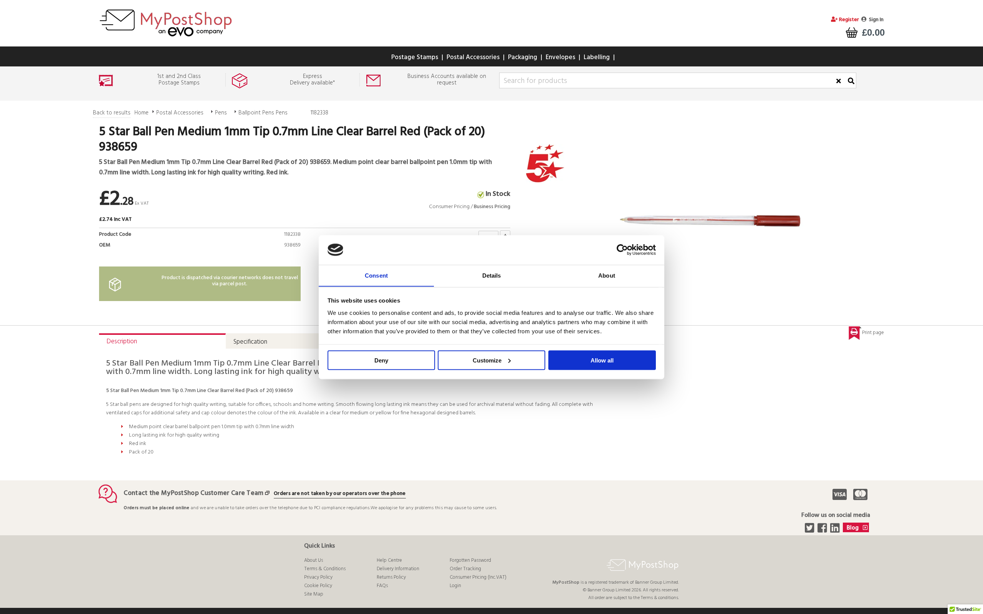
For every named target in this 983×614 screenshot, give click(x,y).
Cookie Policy (318, 586)
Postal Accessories (473, 57)
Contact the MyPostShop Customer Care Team (193, 493)
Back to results (112, 113)
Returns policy (391, 577)
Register (848, 19)
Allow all (602, 360)
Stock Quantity (280, 254)
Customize (487, 360)
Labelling (597, 57)
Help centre (389, 560)
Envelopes (560, 57)
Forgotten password (470, 560)
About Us (313, 560)
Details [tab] (491, 275)
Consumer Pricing (449, 206)
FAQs (382, 586)
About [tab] (606, 275)
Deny (381, 360)
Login (455, 586)
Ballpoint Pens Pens (263, 113)
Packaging (522, 57)
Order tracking (465, 569)
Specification (250, 342)
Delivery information (398, 569)
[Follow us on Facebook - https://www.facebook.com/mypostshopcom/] (823, 530)
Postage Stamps (414, 57)
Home (141, 113)
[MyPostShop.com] (165, 37)
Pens (221, 113)
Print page (873, 333)
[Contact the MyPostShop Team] (268, 493)
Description (122, 341)
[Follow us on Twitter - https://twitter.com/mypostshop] (810, 530)
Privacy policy (318, 577)
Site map (313, 594)
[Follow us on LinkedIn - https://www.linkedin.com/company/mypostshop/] (835, 530)
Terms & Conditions (325, 569)
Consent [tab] (376, 275)
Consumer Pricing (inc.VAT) (478, 577)
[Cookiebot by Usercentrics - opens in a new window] (622, 250)
